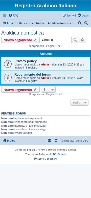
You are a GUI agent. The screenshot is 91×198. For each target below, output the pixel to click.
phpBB (31, 149)
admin (45, 64)
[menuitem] (13, 15)
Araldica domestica (22, 33)
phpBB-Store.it (57, 154)
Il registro (31, 67)
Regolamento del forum (32, 74)
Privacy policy (25, 61)
